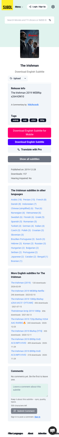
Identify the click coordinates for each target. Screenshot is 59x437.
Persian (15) (29, 199)
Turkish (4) (16, 226)
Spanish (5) (16, 221)
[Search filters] (50, 20)
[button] (52, 430)
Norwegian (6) (18, 213)
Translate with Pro (31, 149)
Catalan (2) (30, 256)
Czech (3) (15, 230)
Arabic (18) (16, 199)
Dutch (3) (40, 239)
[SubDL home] (7, 5)
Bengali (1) (42, 256)
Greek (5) (39, 217)
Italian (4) (40, 226)
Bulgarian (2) (32, 248)
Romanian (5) (30, 221)
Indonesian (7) (29, 204)
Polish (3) (26, 230)
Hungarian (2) (18, 248)
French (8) (41, 199)
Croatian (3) (38, 230)
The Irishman (29, 65)
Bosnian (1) (16, 261)
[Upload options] (25, 78)
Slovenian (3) (17, 234)
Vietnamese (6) (33, 213)
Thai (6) (38, 208)
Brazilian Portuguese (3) (23, 239)
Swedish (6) (16, 217)
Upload (17, 78)
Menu (18, 6)
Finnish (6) (29, 217)
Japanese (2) (17, 256)
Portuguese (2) (30, 252)
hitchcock (33, 104)
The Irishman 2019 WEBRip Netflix (27, 291)
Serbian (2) (16, 252)
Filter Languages (15, 433)
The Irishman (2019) (21, 282)
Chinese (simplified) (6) (22, 208)
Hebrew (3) (16, 243)
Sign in (37, 417)
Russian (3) (40, 243)
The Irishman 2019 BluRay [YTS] (26, 331)
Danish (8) (16, 204)
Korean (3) (28, 243)
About (30, 433)
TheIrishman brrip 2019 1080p (26, 311)
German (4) (28, 226)
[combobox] (29, 20)
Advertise (42, 433)
